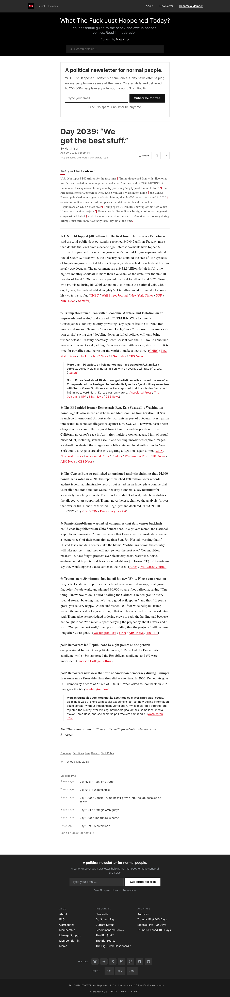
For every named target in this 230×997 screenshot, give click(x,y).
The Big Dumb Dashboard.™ (113, 946)
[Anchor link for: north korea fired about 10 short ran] (65, 380)
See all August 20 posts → (77, 833)
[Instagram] (130, 961)
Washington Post (136, 456)
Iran (87, 753)
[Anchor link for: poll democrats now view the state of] (58, 673)
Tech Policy (107, 753)
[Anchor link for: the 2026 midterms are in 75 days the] (58, 729)
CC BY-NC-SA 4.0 (144, 985)
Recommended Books (110, 930)
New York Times (141, 295)
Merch (63, 946)
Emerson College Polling (94, 661)
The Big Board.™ (106, 940)
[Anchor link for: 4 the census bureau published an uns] (58, 473)
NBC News (67, 300)
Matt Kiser (122, 39)
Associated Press (140, 392)
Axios (133, 566)
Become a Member (191, 6)
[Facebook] (139, 961)
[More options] (166, 155)
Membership (67, 930)
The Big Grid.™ (105, 935)
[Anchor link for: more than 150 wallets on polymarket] (65, 365)
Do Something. (105, 919)
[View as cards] (157, 155)
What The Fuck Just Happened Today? (115, 20)
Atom (120, 971)
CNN (159, 450)
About (149, 6)
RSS (109, 971)
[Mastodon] (121, 961)
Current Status (105, 924)
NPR (159, 295)
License (160, 985)
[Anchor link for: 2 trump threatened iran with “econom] (58, 313)
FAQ (61, 919)
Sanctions (78, 753)
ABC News (67, 461)
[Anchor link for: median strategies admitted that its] (65, 698)
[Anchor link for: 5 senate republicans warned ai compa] (58, 523)
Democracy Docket (113, 511)
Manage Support (70, 935)
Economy (65, 753)
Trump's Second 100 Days (154, 930)
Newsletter (166, 6)
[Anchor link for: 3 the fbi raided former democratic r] (58, 407)
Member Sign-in (69, 940)
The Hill (84, 356)
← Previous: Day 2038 (74, 761)
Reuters (72, 372)
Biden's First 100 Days (151, 924)
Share (145, 155)
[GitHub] (148, 961)
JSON (132, 971)
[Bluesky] (95, 961)
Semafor (83, 300)
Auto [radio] (113, 991)
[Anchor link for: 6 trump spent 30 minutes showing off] (58, 578)
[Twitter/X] (113, 961)
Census (95, 753)
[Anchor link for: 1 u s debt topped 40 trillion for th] (58, 236)
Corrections (66, 924)
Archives (143, 914)
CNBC (94, 295)
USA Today (118, 356)
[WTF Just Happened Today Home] (31, 6)
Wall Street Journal (115, 295)
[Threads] (104, 961)
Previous (53, 6)
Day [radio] (123, 991)
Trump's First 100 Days (152, 919)
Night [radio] (135, 991)
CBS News (136, 356)
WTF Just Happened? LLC (100, 985)
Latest (41, 6)
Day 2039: (94, 136)
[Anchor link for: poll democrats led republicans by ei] (58, 644)
